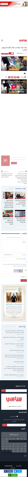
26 (17, 451)
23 (2, 449)
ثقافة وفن (6, 54)
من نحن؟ (13, 468)
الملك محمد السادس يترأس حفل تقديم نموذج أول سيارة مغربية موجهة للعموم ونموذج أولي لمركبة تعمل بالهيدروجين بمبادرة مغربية (21, 179)
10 (25, 446)
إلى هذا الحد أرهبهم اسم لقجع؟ (17, 350)
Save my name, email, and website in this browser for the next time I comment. (14, 265)
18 (21, 449)
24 (25, 451)
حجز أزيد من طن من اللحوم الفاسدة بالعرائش (14, 375)
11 (21, 446)
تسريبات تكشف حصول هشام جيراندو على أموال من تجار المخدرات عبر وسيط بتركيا (14, 332)
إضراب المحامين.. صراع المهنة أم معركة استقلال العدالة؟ (13, 338)
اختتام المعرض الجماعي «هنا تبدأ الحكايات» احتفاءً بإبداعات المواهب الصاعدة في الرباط (14, 356)
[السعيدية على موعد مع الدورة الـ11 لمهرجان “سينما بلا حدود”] (20, 195)
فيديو (10, 54)
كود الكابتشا (23, 277)
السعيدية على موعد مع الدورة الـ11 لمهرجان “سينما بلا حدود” (14, 345)
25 (21, 451)
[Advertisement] (14, 22)
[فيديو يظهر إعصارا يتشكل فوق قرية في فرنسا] (20, 213)
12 (17, 446)
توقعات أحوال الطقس (19, 362)
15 (6, 446)
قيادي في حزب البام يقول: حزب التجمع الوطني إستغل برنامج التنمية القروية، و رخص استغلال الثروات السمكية (14, 368)
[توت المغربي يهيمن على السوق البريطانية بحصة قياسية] (8, 213)
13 (13, 446)
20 (13, 449)
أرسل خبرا (18, 466)
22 (6, 449)
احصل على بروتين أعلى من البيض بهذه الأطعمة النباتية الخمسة (6, 175)
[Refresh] (26, 270)
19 (17, 449)
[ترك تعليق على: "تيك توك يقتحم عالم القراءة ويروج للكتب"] (25, 73)
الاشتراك (4, 425)
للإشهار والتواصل (9, 466)
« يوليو (25, 456)
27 (13, 451)
